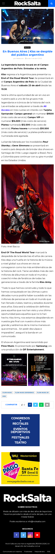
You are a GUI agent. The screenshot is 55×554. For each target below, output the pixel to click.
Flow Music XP (43, 392)
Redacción (20, 58)
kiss (4, 396)
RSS (48, 551)
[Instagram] (30, 535)
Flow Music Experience (24, 392)
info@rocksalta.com (36, 521)
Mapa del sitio (40, 551)
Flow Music (7, 392)
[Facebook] (16, 535)
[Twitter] (23, 535)
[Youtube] (37, 535)
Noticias (27, 47)
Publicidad (28, 551)
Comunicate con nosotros (12, 551)
